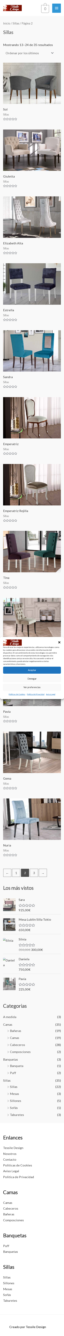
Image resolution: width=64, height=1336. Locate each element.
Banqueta (16, 1066)
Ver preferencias (32, 687)
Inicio (6, 23)
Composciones (20, 1052)
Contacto (9, 1159)
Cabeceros (17, 1045)
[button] (59, 642)
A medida (9, 1017)
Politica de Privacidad (35, 694)
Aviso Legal (50, 694)
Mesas (14, 1094)
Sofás (14, 1108)
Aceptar (32, 670)
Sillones (15, 1101)
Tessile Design (13, 1148)
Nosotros (9, 1154)
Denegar (32, 678)
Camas (7, 1024)
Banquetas (10, 1059)
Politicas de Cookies (17, 694)
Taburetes (17, 1115)
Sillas (7, 1080)
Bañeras (15, 1031)
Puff (13, 1073)
